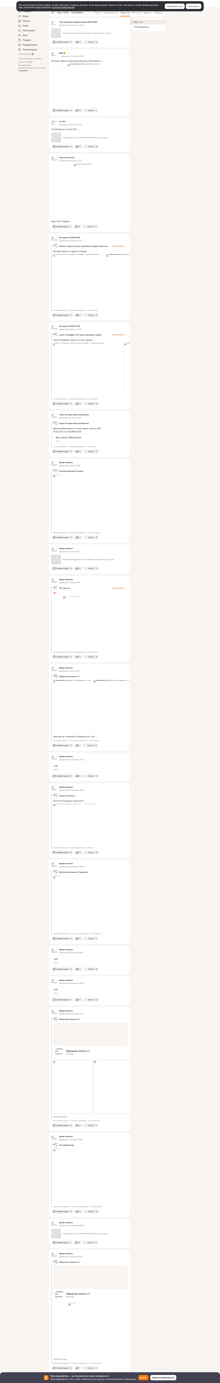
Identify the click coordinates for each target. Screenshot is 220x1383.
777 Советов (64, 588)
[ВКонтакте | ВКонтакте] (87, 439)
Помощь (37, 58)
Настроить (193, 6)
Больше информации (63, 7)
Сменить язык (24, 54)
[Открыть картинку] (79, 281)
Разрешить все (174, 6)
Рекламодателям (25, 58)
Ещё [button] (29, 62)
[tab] (98, 12)
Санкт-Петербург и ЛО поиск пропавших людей (80, 335)
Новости (22, 62)
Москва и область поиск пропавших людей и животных (83, 246)
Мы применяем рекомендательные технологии (31, 68)
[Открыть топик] (89, 61)
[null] (89, 767)
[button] (62, 42)
